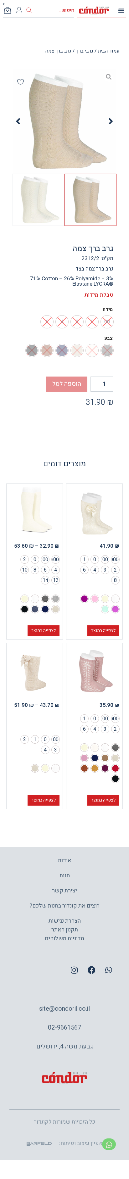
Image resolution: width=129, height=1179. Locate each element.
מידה (108, 309)
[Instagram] (74, 970)
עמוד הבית (109, 51)
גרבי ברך (84, 51)
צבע (108, 338)
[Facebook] (91, 970)
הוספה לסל (66, 383)
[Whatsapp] (108, 970)
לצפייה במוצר (103, 630)
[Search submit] (29, 10)
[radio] (115, 559)
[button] (121, 10)
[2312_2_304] (64, 121)
